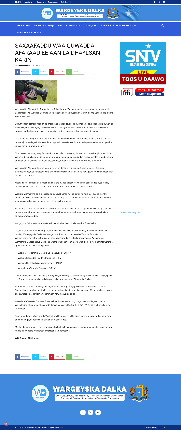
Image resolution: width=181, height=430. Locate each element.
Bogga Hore (41, 2)
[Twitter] (159, 2)
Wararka (39, 25)
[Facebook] (154, 2)
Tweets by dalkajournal (131, 212)
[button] (162, 26)
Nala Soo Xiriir (66, 2)
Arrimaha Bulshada (28, 32)
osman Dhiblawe (24, 65)
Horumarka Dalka (126, 25)
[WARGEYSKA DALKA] (90, 13)
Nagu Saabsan (53, 2)
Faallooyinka (74, 25)
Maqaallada (55, 25)
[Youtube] (164, 2)
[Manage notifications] (6, 424)
